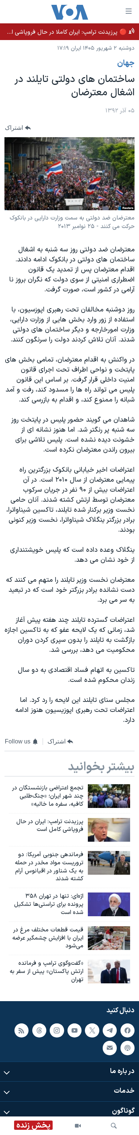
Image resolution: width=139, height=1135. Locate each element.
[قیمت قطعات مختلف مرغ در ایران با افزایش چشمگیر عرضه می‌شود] (109, 938)
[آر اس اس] (21, 1030)
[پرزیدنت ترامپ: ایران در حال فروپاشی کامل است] (109, 830)
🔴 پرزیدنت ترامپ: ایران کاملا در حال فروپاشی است (65, 32)
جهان (126, 63)
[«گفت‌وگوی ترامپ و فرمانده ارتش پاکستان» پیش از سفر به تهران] (109, 971)
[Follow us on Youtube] (74, 1030)
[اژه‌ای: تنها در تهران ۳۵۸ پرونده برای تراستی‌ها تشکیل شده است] (109, 904)
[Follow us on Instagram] (57, 1030)
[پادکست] (127, 1048)
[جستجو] (114, 1125)
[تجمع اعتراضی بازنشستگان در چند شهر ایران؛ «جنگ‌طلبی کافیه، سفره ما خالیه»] (109, 796)
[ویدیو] (78, 1125)
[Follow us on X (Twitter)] (92, 1030)
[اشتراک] (110, 1048)
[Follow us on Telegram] (110, 1030)
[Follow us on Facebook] (127, 1030)
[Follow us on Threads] (39, 1030)
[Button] (18, 128)
